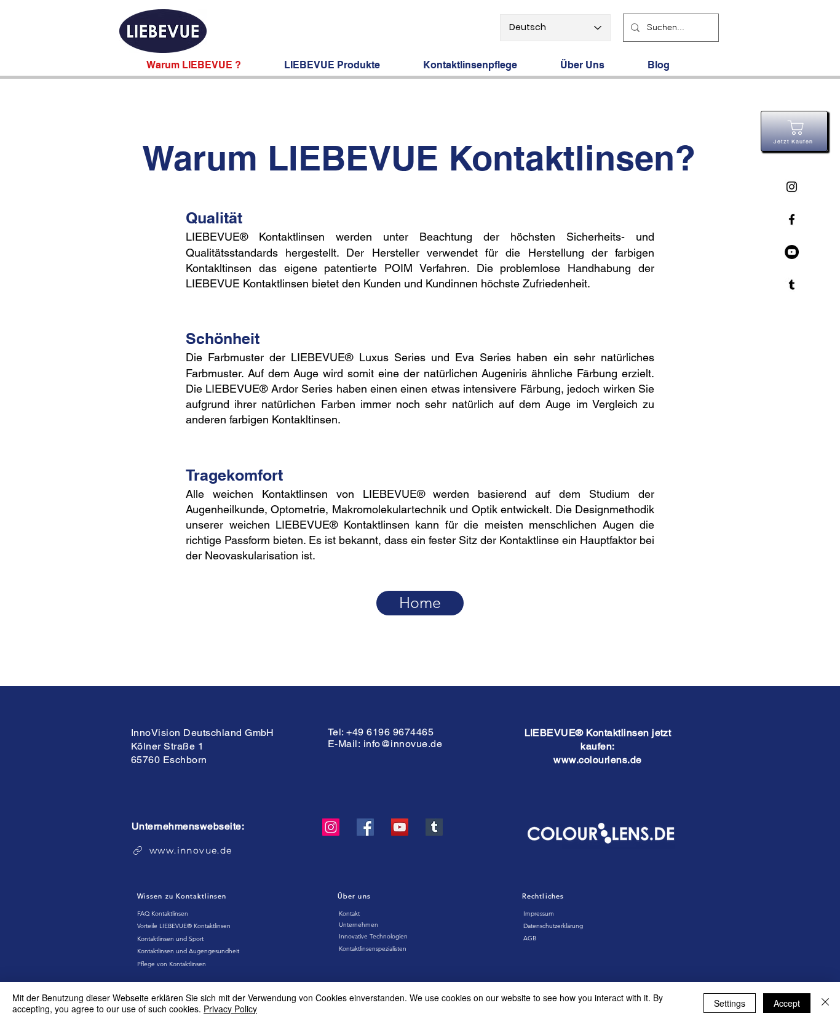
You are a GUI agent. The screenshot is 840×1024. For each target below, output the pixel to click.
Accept (787, 1003)
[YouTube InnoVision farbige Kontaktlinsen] (792, 252)
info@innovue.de (402, 744)
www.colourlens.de (597, 760)
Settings (729, 1003)
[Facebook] (365, 827)
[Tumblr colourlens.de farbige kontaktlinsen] (792, 285)
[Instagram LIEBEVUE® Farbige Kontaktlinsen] (792, 187)
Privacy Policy (230, 1008)
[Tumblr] (434, 827)
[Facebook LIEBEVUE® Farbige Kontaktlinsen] (792, 219)
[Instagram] (330, 827)
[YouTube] (399, 827)
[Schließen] (825, 1003)
